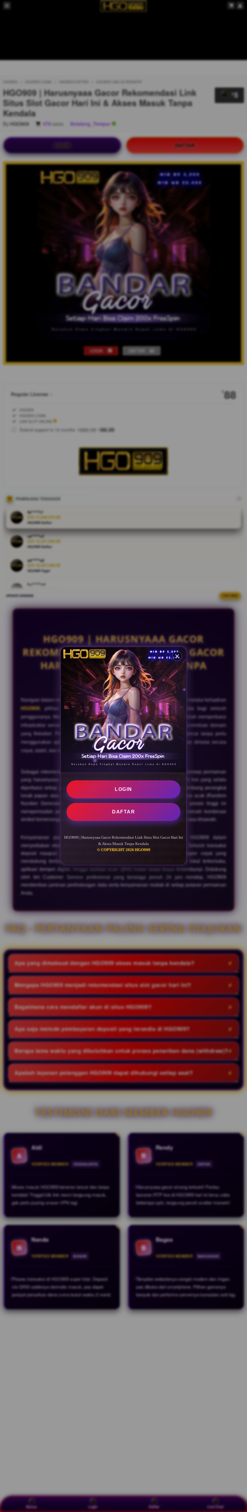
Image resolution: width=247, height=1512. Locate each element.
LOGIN (123, 789)
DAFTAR (123, 811)
